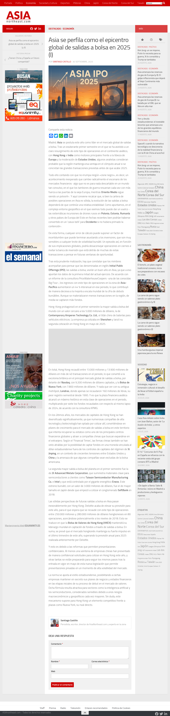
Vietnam (145, 234)
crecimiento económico (156, 199)
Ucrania (156, 231)
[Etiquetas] (160, 40)
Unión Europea (148, 566)
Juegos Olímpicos (155, 546)
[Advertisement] (118, 15)
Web (53, 671)
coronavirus (143, 198)
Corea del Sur (127, 3)
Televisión (75, 708)
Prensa (52, 708)
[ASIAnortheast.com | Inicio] (18, 17)
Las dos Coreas (149, 219)
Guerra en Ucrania (147, 209)
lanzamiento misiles (150, 550)
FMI (163, 205)
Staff (42, 708)
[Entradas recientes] (151, 40)
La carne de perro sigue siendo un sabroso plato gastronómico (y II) (149, 299)
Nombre (55, 661)
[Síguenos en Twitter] (35, 28)
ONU (140, 223)
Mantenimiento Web (14, 525)
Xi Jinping (152, 234)
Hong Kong (157, 209)
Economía (31, 3)
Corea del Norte (110, 3)
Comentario (57, 644)
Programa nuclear (158, 223)
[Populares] (142, 40)
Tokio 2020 (149, 231)
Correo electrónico (101, 661)
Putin (139, 227)
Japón (96, 3)
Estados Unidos (147, 205)
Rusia (153, 226)
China (87, 3)
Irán (143, 213)
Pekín (148, 223)
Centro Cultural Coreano (146, 188)
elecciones (147, 202)
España (153, 202)
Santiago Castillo (62, 61)
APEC (146, 184)
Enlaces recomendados (96, 708)
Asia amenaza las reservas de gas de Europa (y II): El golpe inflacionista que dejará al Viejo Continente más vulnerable (151, 78)
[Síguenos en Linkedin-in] (39, 28)
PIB (151, 223)
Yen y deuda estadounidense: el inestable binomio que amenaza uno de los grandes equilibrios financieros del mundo (151, 125)
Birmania (160, 184)
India (140, 212)
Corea (143, 192)
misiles (160, 220)
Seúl (158, 227)
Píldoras (77, 3)
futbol (139, 209)
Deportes (65, 3)
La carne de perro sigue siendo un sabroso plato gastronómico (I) (149, 326)
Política (19, 3)
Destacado (55, 28)
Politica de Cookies (121, 708)
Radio (63, 708)
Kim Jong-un (150, 216)
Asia (155, 184)
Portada (8, 3)
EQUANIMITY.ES (32, 525)
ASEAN (151, 184)
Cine (139, 192)
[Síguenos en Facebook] (31, 28)
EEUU (140, 201)
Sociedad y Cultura (48, 3)
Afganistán (141, 184)
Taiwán (140, 3)
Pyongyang (145, 227)
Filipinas (159, 205)
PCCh (143, 223)
